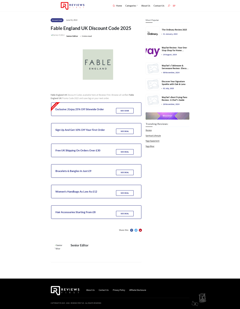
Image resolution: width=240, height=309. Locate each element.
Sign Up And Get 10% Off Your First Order (80, 129)
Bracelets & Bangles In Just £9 (73, 170)
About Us (145, 5)
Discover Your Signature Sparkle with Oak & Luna (173, 83)
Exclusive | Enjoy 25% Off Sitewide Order (79, 109)
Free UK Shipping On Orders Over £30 (77, 150)
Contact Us (159, 5)
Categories (130, 5)
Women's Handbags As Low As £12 (76, 191)
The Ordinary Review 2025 (174, 29)
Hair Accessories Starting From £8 (75, 212)
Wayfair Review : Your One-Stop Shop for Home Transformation (174, 50)
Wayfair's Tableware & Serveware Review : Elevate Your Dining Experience (175, 68)
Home (119, 5)
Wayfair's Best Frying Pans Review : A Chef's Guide (174, 98)
